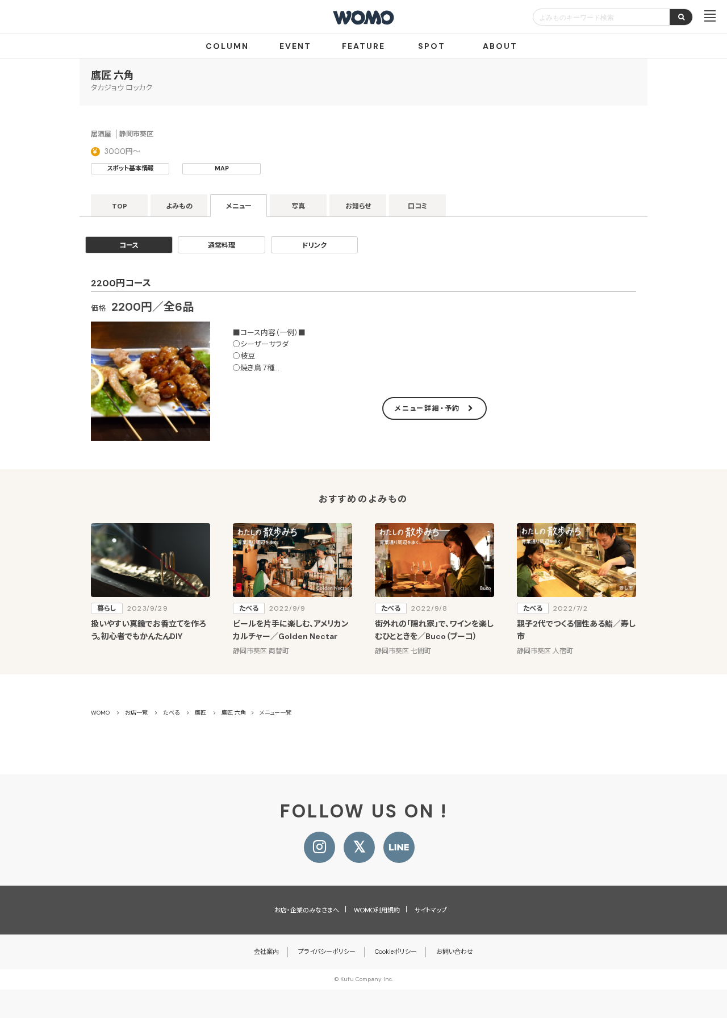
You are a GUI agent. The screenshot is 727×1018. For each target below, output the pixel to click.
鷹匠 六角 (112, 75)
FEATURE (363, 46)
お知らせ (358, 206)
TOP (119, 206)
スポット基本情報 (130, 168)
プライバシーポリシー (327, 952)
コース (129, 245)
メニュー (239, 206)
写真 (298, 206)
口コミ (418, 206)
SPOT (431, 46)
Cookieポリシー (396, 952)
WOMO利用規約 (377, 910)
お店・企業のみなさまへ (306, 910)
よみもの (179, 206)
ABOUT (500, 46)
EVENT (295, 46)
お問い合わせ (454, 952)
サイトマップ (431, 910)
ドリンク (314, 245)
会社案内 (266, 952)
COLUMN (227, 46)
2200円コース (121, 283)
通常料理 (221, 245)
